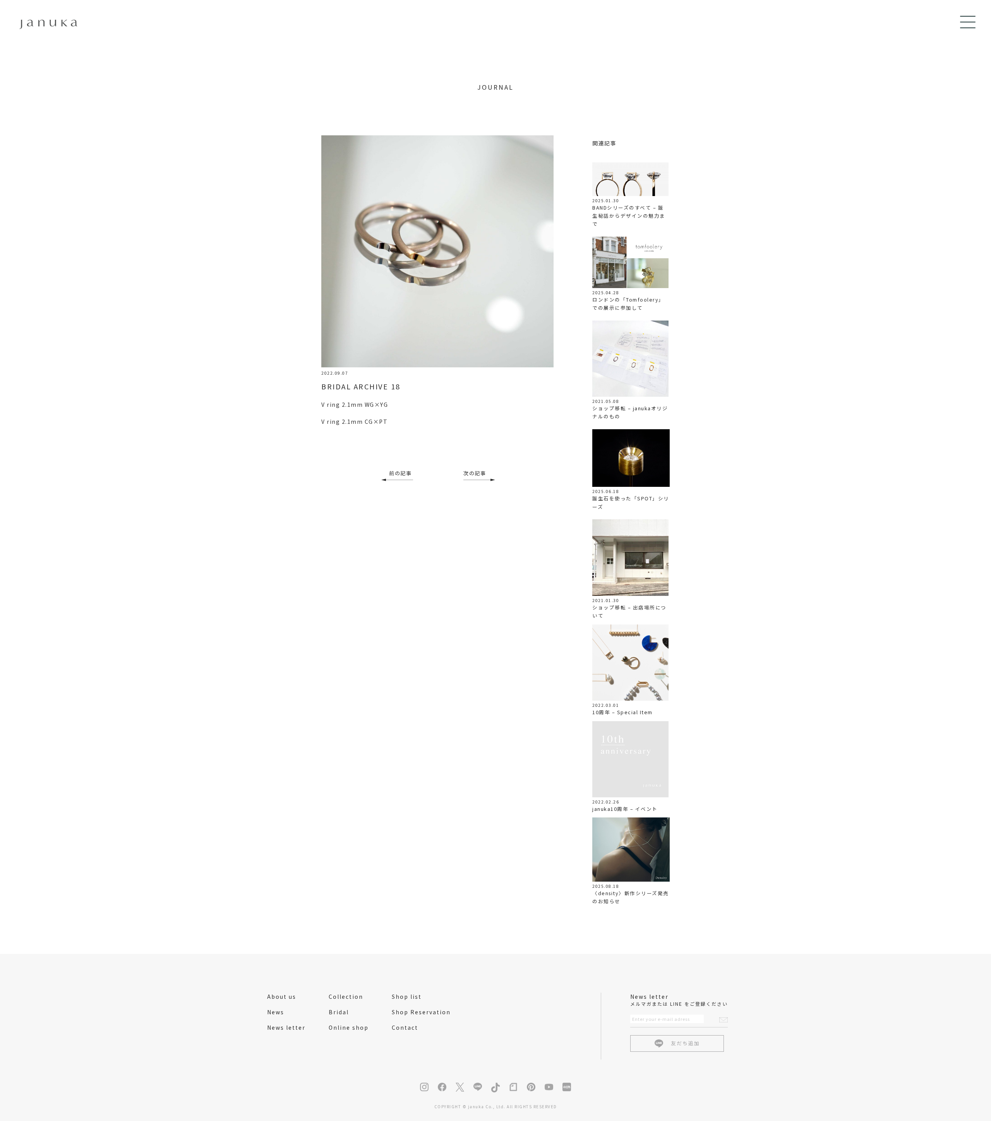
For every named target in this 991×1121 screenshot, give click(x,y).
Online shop (349, 1027)
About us (281, 996)
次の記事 (474, 473)
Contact (405, 1027)
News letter (286, 1027)
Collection (346, 996)
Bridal (339, 1012)
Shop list (407, 996)
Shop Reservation (421, 1012)
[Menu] (968, 22)
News (275, 1012)
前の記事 (400, 473)
